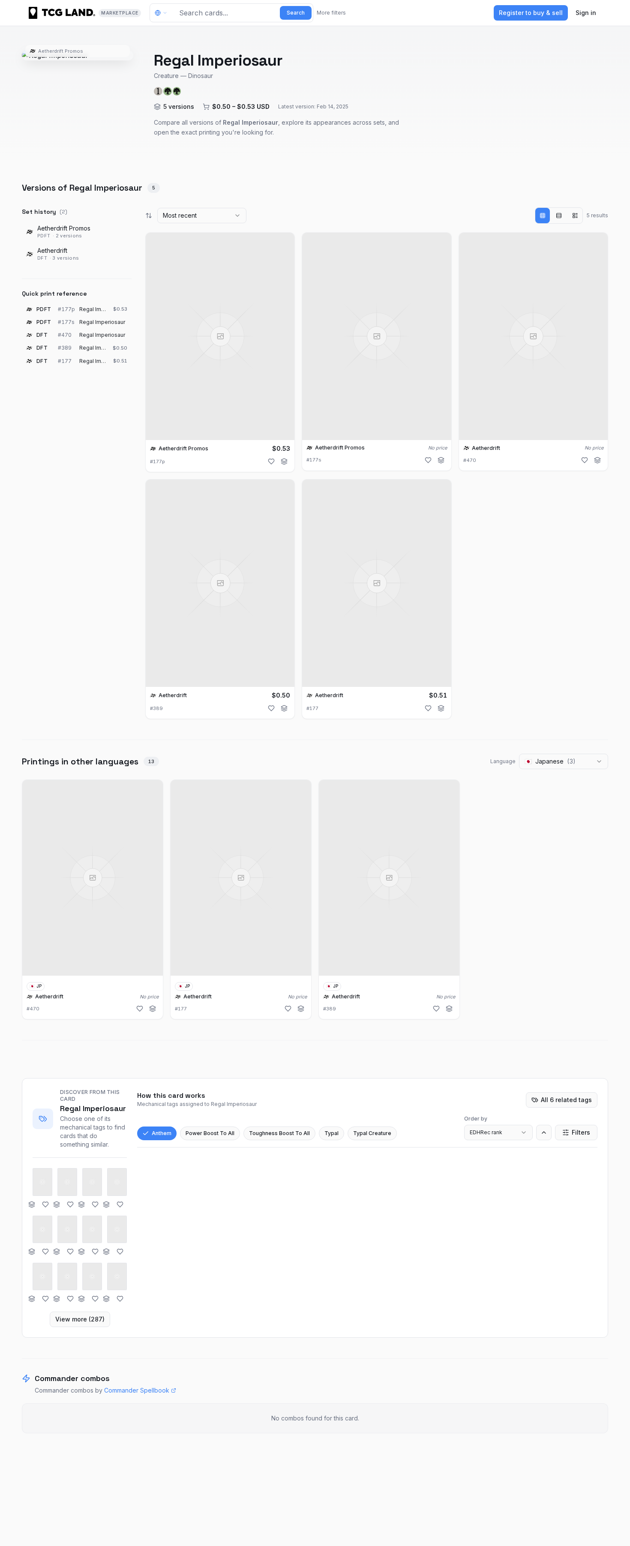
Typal (331, 1133)
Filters (581, 1132)
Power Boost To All (210, 1133)
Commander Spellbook (136, 1390)
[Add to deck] (284, 461)
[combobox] (201, 215)
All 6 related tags (566, 1099)
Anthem (161, 1133)
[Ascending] (544, 1132)
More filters (331, 12)
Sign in (586, 12)
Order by (475, 1118)
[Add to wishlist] (271, 461)
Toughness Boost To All (279, 1133)
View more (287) (80, 1319)
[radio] (542, 215)
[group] (559, 215)
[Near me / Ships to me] (163, 13)
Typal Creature (372, 1133)
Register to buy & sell (531, 12)
